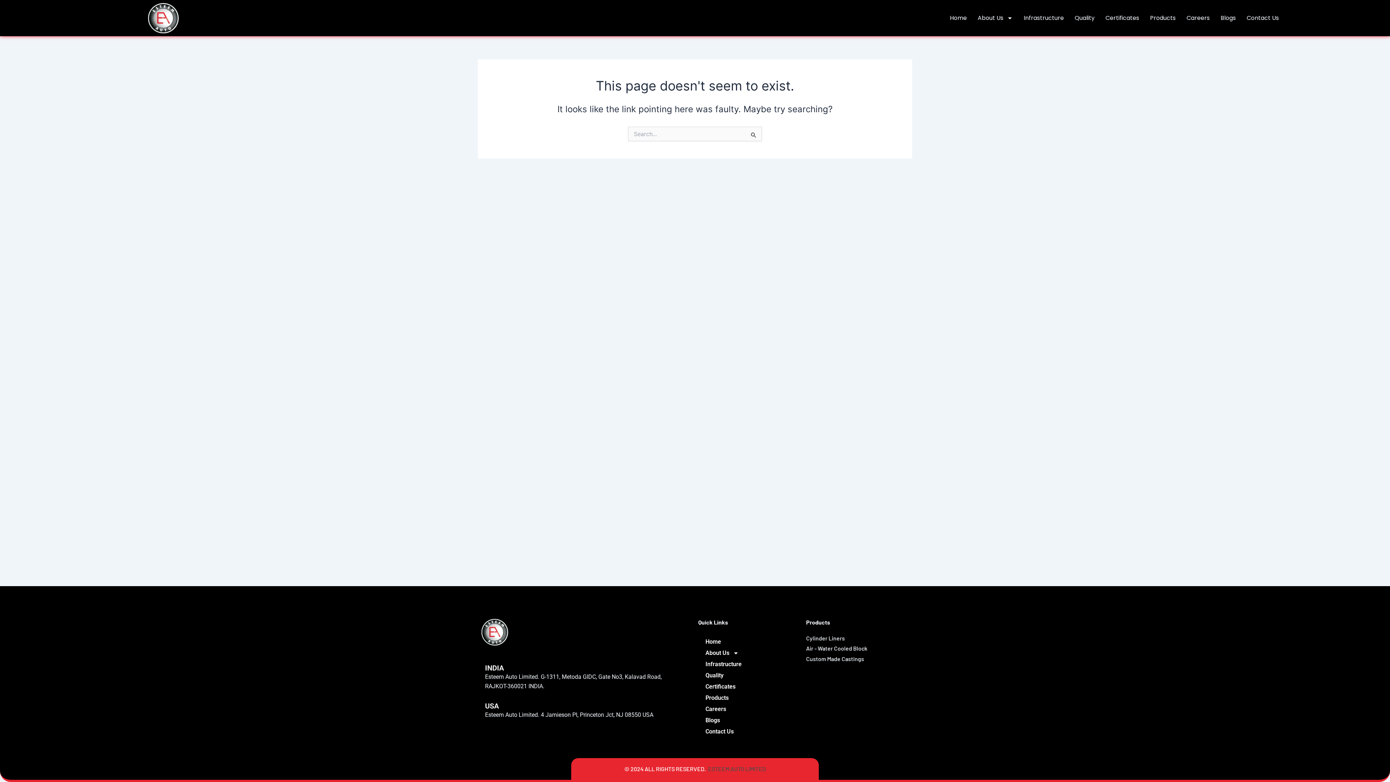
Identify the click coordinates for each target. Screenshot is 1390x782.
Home (958, 18)
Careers (1198, 18)
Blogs (1228, 18)
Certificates (1122, 18)
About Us (990, 18)
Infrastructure (1044, 18)
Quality (1085, 18)
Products (1163, 18)
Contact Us (1263, 18)
